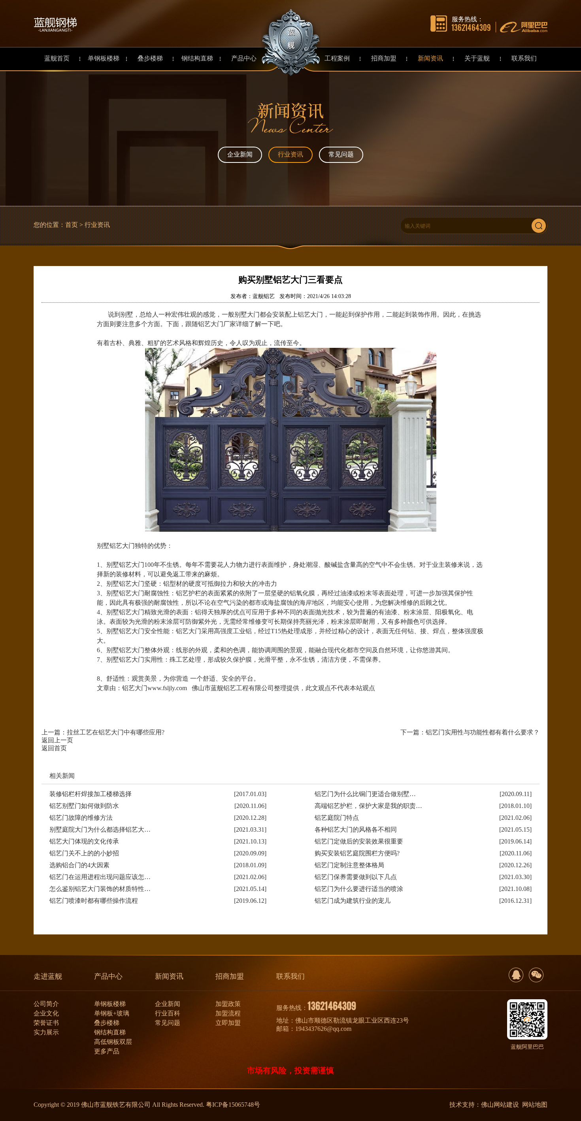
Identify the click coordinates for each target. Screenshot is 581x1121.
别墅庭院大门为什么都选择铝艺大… (100, 829)
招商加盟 (229, 976)
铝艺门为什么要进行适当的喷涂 (359, 888)
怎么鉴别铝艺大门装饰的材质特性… (100, 888)
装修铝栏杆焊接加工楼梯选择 (90, 794)
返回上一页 (57, 740)
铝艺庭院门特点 (337, 817)
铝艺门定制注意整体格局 (349, 865)
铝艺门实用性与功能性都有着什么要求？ (483, 732)
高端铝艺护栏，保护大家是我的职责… (368, 805)
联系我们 (290, 976)
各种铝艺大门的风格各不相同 (356, 829)
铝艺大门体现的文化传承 (84, 841)
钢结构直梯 (110, 1032)
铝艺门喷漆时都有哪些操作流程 (93, 900)
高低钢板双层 (113, 1041)
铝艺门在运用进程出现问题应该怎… (100, 877)
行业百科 (167, 1013)
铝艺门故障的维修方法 (81, 817)
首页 (71, 224)
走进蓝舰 (48, 976)
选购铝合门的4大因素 (79, 865)
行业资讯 (290, 154)
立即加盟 (228, 1022)
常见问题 (341, 154)
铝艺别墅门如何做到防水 (84, 805)
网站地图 (534, 1104)
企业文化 (46, 1013)
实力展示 (46, 1032)
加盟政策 (228, 1003)
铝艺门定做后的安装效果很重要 (359, 841)
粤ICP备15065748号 (233, 1104)
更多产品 (106, 1051)
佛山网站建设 (500, 1104)
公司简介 (46, 1003)
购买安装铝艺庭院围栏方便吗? (357, 853)
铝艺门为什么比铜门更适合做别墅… (365, 794)
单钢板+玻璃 (111, 1013)
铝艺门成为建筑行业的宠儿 (352, 900)
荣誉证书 (46, 1022)
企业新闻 (240, 154)
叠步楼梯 (106, 1022)
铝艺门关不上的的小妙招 (84, 853)
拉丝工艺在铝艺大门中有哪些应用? (115, 732)
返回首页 (54, 748)
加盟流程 (228, 1013)
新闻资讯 (169, 976)
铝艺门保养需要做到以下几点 (356, 877)
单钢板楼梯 (110, 1003)
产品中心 (108, 976)
